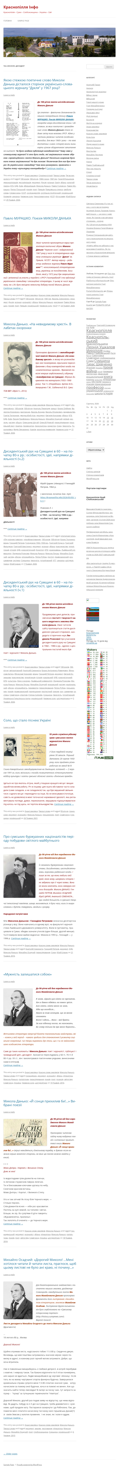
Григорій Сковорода (106, 325)
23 (112, 421)
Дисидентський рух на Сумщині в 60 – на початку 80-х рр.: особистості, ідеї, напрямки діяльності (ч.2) (38, 455)
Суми (59, 426)
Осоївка (106, 351)
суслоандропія (33, 193)
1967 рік (53, 179)
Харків (33, 429)
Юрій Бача (70, 196)
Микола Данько (43, 186)
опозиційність (28, 557)
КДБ (16, 186)
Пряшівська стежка (54, 189)
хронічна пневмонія (46, 429)
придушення (35, 691)
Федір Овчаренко (21, 429)
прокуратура (41, 426)
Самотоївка (98, 355)
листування (47, 1428)
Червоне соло (26, 196)
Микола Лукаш (52, 553)
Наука (89, 161)
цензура (16, 196)
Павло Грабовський (95, 165)
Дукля (43, 182)
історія (13, 550)
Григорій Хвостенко (23, 546)
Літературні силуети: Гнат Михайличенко (100, 284)
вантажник (25, 412)
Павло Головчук (59, 186)
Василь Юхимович (54, 412)
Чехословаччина (41, 196)
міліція (66, 419)
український (67, 193)
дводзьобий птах (28, 415)
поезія (29, 189)
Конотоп (40, 550)
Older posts (10, 1453)
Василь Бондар (38, 412)
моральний (53, 684)
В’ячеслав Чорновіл (23, 674)
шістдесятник (41, 1083)
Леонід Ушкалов (93, 140)
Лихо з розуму (23, 681)
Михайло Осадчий (54, 419)
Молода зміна (92, 158)
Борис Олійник (64, 408)
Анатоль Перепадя (41, 408)
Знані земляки (31, 175)
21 (104, 421)
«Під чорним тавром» (13, 539)
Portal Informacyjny (94, 291)
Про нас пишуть (93, 168)
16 (112, 417)
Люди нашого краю (95, 144)
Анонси (89, 88)
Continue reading (56, 168)
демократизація (10, 182)
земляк (38, 1428)
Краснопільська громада (96, 334)
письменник (48, 814)
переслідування (62, 422)
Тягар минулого (93, 182)
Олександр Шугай (31, 422)
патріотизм (24, 1079)
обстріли (96, 381)
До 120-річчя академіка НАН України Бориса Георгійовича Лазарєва (99, 228)
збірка (63, 182)
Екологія (90, 119)
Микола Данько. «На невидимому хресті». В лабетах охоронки (37, 326)
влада (6, 543)
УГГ (54, 560)
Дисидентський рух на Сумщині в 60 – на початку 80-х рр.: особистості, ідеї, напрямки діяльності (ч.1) (38, 586)
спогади (107, 388)
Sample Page (23, 21)
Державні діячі (92, 112)
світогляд (68, 1079)
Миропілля (94, 350)
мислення (58, 302)
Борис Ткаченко (67, 539)
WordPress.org (92, 478)
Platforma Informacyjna (96, 280)
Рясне (88, 356)
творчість (66, 426)
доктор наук (91, 374)
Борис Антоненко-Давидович (55, 670)
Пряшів (41, 189)
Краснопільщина (97, 343)
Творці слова (59, 175)
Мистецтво (91, 151)
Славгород (14, 695)
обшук (19, 422)
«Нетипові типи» (68, 536)
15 (108, 417)
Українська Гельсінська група (16, 698)
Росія (113, 353)
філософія (90, 394)
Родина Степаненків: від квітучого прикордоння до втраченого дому (99, 238)
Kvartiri (89, 305)
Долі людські (92, 116)
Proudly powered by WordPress (29, 1464)
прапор (18, 426)
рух (71, 557)
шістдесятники (63, 698)
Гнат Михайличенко (95, 105)
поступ (51, 557)
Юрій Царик (15, 564)
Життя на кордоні (94, 123)
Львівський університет (41, 681)
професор (95, 387)
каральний (48, 677)
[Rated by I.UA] (92, 602)
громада (108, 371)
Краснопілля (99, 330)
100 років (24, 179)
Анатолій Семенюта (32, 670)
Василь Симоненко (60, 298)
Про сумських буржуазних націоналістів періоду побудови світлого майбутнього (38, 838)
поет (35, 189)
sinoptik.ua (91, 643)
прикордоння (102, 384)
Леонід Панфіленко (21, 419)
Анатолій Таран (93, 84)
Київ (21, 186)
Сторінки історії (46, 175)
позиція (59, 1079)
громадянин (31, 1076)
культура (12, 681)
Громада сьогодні (94, 109)
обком (18, 557)
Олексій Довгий (47, 422)
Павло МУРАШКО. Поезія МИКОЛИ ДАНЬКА (37, 218)
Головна (7, 21)
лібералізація (29, 186)
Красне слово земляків (49, 295)
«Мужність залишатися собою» (27, 974)
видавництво (69, 412)
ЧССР (52, 196)
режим (56, 691)
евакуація (103, 373)
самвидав (7, 560)
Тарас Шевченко (99, 364)
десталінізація (25, 182)
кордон (90, 379)
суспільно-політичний (51, 193)
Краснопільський (97, 338)
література (68, 1076)
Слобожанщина (41, 1432)
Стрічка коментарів (95, 475)
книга (108, 376)
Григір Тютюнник (11, 415)
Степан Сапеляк (35, 695)
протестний (47, 691)
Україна (17, 1083)
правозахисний (62, 557)
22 (108, 421)
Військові (90, 98)
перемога (106, 381)
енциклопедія (94, 376)
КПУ (46, 550)
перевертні (33, 688)
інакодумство (62, 546)
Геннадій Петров (16, 543)
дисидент (36, 182)
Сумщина (25, 560)
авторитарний (15, 670)
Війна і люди (91, 95)
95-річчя (64, 811)
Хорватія (7, 196)
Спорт (89, 172)
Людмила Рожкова (20, 553)
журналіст (26, 302)
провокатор (28, 426)
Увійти (89, 468)
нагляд (12, 422)
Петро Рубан (41, 557)
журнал (50, 182)
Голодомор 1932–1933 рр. (36, 543)
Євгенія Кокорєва (53, 415)
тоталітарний (46, 560)
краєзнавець (55, 550)
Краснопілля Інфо (20, 7)
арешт (54, 408)
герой (99, 371)
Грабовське (91, 325)
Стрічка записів (93, 471)
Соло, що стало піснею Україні (27, 720)
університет (108, 391)
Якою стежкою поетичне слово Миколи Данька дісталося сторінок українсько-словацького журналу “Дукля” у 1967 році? (38, 84)
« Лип (88, 431)
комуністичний (28, 550)
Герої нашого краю (95, 102)
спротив (23, 695)
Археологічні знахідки (96, 91)
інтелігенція (30, 677)
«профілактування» (32, 539)
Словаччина (14, 193)
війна (91, 370)
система (16, 560)
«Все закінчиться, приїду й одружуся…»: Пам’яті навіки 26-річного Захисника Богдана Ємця (100, 567)
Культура (90, 137)
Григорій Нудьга (56, 543)
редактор (51, 426)
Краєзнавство (92, 130)
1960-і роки (44, 179)
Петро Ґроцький (17, 189)
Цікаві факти (92, 186)
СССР (23, 193)
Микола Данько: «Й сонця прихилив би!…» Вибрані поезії (39, 1103)
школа (99, 393)
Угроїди (90, 367)
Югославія (60, 196)
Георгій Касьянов (66, 179)
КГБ (12, 186)
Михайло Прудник (94, 154)
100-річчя (34, 179)
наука (88, 382)
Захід (57, 182)
